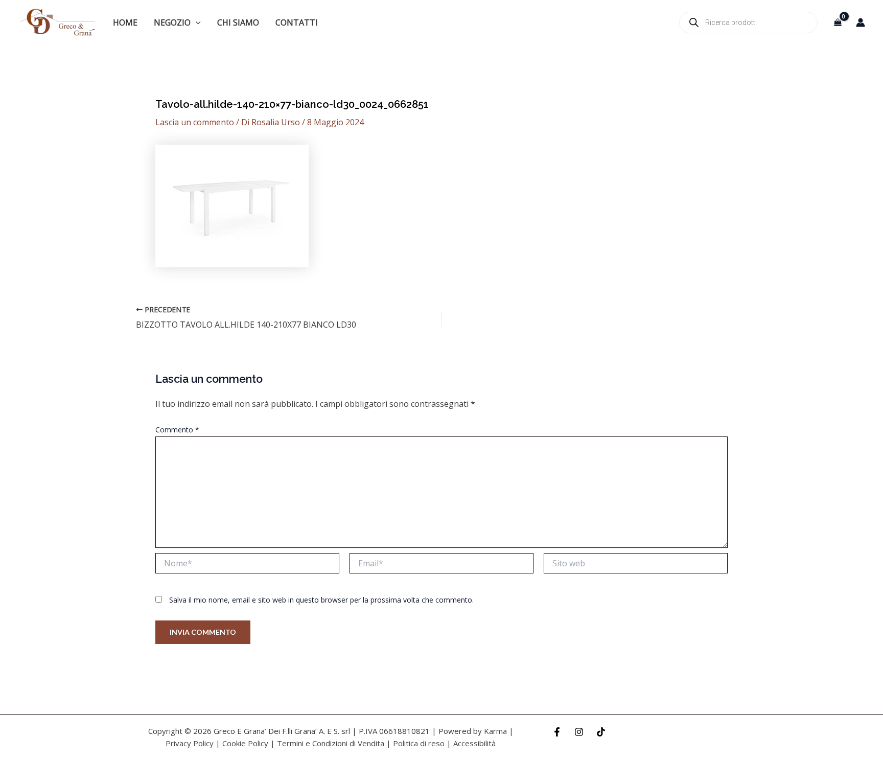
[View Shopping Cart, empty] (837, 22)
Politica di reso (419, 743)
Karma (495, 731)
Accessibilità (474, 743)
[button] (196, 22)
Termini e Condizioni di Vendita (330, 743)
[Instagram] (579, 731)
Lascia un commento (194, 122)
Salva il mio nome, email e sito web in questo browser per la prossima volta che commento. (321, 600)
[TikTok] (601, 731)
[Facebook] (557, 731)
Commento (177, 429)
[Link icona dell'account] (860, 22)
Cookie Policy (245, 743)
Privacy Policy (190, 743)
